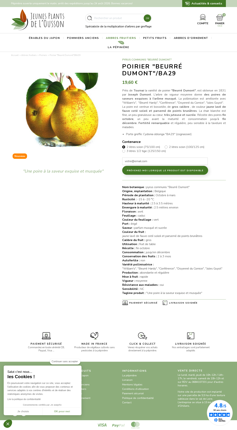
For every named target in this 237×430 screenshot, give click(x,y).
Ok (147, 18)
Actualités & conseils (206, 3)
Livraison (127, 380)
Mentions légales (132, 384)
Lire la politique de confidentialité (24, 399)
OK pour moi (62, 411)
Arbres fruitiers (121, 38)
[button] (7, 423)
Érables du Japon (44, 38)
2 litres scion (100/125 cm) (186, 147)
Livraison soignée (183, 302)
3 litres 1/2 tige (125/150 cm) (146, 151)
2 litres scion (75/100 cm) (143, 147)
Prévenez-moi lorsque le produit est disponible (165, 170)
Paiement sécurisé (143, 302)
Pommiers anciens (83, 38)
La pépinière (118, 47)
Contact (126, 402)
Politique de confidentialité (138, 398)
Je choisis (23, 411)
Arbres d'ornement (191, 38)
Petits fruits (155, 38)
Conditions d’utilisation (135, 389)
